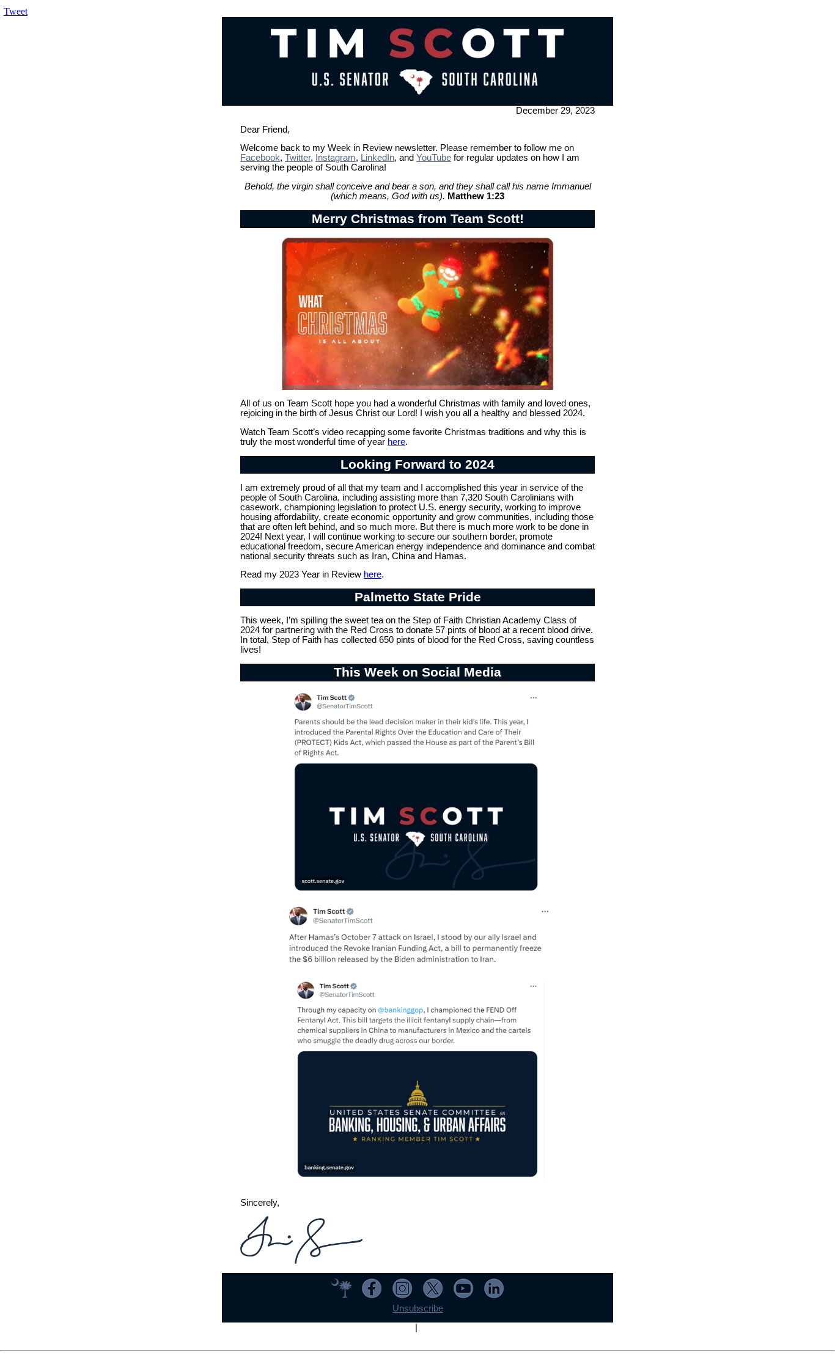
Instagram (335, 158)
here (396, 442)
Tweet (16, 11)
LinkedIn (377, 158)
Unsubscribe (417, 1308)
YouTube (433, 158)
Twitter (298, 158)
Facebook (260, 158)
